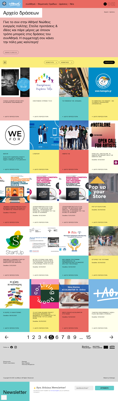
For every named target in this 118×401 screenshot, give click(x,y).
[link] (116, 162)
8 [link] (68, 337)
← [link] (7, 337)
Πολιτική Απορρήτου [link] (28, 364)
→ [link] (111, 337)
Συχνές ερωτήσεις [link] (9, 363)
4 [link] (45, 337)
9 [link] (74, 337)
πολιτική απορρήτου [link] (54, 390)
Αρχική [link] (106, 12)
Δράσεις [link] (63, 4)
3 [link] (39, 337)
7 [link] (63, 337)
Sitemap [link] (24, 361)
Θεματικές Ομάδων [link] (47, 4)
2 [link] (33, 337)
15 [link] (88, 337)
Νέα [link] (72, 4)
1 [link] (28, 337)
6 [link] (57, 337)
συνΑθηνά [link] (30, 4)
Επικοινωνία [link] (7, 361)
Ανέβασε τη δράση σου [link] (11, 52)
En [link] (109, 4)
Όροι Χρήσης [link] (26, 363)
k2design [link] (112, 378)
